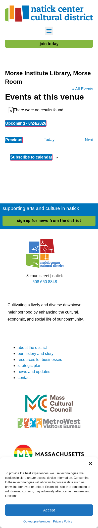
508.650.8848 (44, 282)
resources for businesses (40, 359)
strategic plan (29, 365)
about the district (32, 347)
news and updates (34, 371)
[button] (90, 463)
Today (49, 139)
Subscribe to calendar (31, 157)
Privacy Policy (62, 521)
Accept (49, 510)
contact (24, 377)
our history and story (36, 353)
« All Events (82, 89)
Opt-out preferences (37, 521)
